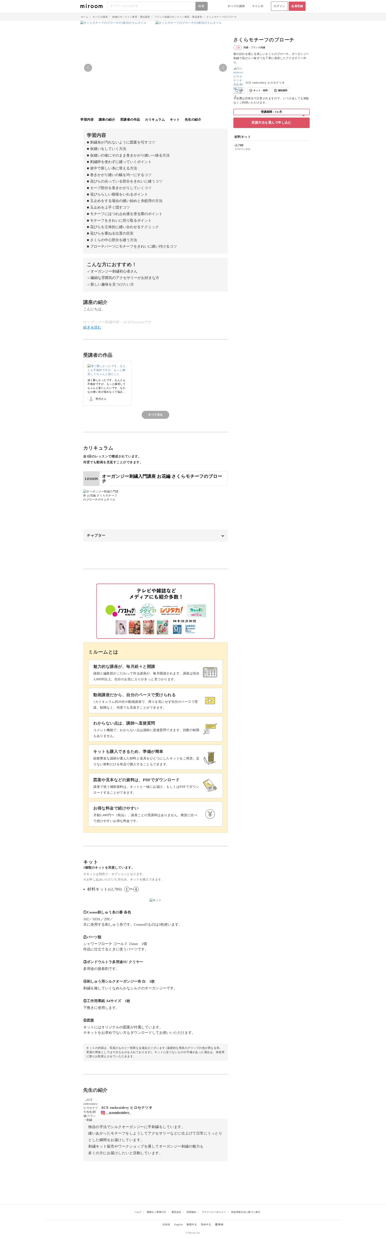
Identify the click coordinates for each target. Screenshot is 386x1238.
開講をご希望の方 (156, 1212)
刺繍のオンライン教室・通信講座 (131, 16)
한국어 (219, 1224)
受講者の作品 (130, 119)
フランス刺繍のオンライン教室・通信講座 (178, 16)
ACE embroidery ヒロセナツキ (265, 82)
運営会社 (176, 1212)
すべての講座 (236, 6)
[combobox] (157, 6)
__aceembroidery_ (118, 1112)
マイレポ (258, 6)
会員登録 (297, 6)
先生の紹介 (193, 119)
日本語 (166, 1224)
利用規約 (191, 1212)
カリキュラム (155, 119)
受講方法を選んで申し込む (271, 122)
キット (175, 119)
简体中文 (206, 1224)
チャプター (96, 535)
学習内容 (87, 119)
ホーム (84, 16)
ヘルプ (137, 1212)
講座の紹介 (107, 119)
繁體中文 (192, 1224)
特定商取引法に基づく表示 (245, 1212)
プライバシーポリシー (214, 1212)
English (178, 1224)
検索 (201, 6)
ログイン (279, 6)
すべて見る (155, 414)
